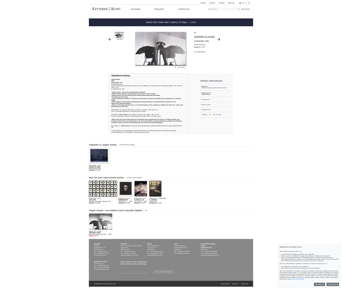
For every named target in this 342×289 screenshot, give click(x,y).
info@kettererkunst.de (100, 255)
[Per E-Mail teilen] (209, 114)
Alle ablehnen (319, 284)
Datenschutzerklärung (298, 279)
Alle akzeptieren (333, 284)
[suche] (239, 9)
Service (203, 3)
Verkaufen (159, 9)
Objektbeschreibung (120, 75)
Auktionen (135, 9)
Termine (221, 3)
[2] (218, 39)
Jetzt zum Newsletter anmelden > (163, 271)
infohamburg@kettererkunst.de (129, 255)
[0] (110, 39)
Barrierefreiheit (225, 283)
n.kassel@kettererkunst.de (101, 269)
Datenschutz (244, 283)
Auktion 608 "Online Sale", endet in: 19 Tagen (167, 22)
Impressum (235, 283)
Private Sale (184, 9)
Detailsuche (245, 9)
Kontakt (212, 3)
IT (246, 3)
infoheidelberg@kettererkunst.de (210, 255)
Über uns (231, 3)
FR (249, 3)
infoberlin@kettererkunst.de (155, 255)
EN (243, 3)
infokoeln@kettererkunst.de (182, 253)
